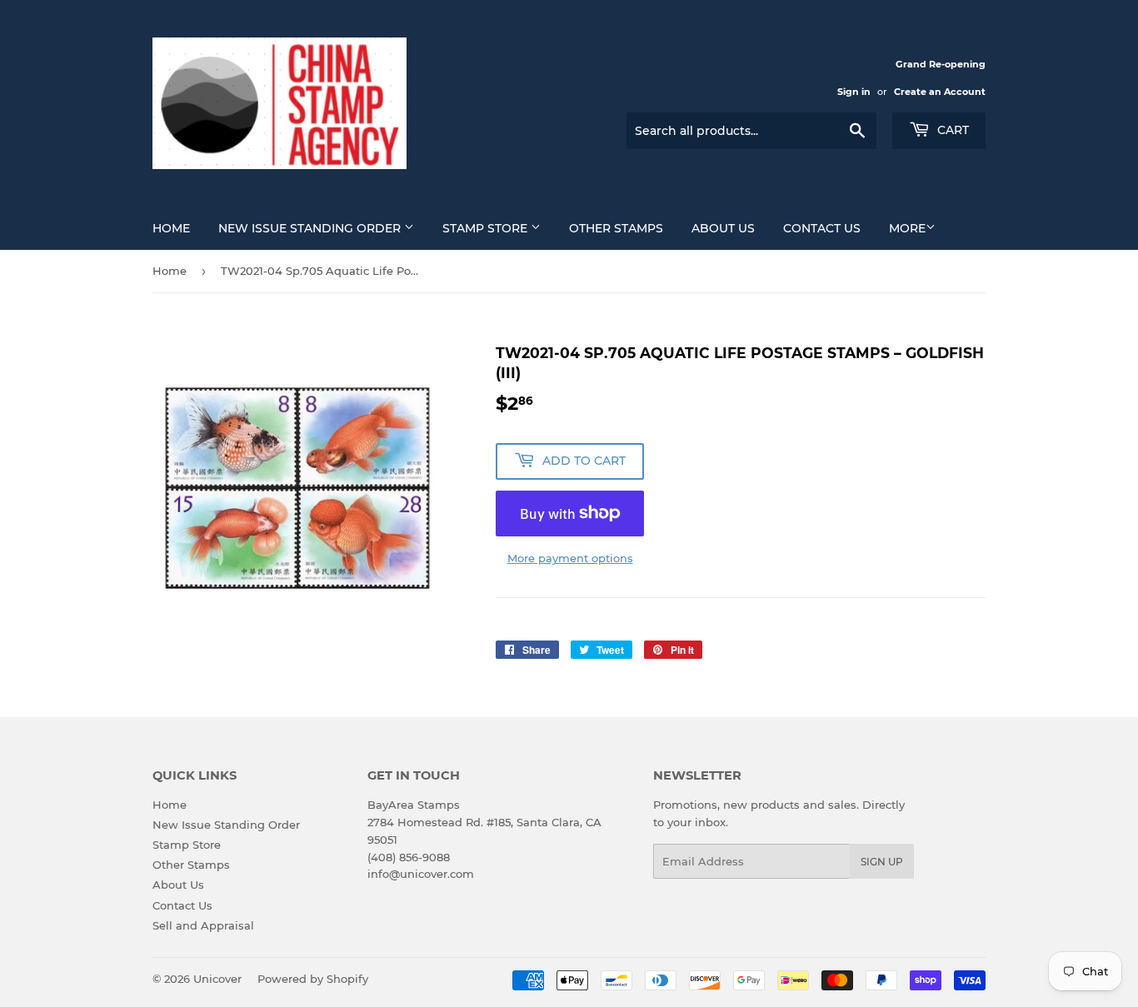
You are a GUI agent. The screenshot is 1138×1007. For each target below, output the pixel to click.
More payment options (570, 558)
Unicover (217, 978)
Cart (951, 129)
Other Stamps (616, 228)
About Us (723, 228)
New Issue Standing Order (311, 228)
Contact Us (822, 228)
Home (171, 228)
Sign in (854, 91)
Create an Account (940, 91)
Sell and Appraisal (203, 925)
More (907, 228)
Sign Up (882, 861)
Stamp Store (486, 228)
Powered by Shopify (312, 978)
